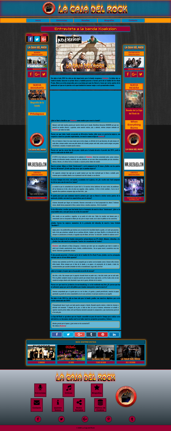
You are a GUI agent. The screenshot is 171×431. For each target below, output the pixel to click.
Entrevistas (61, 20)
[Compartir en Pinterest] (103, 334)
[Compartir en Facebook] (57, 334)
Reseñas (86, 20)
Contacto (133, 20)
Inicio (38, 20)
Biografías (109, 20)
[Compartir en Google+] (80, 334)
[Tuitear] (68, 334)
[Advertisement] (85, 104)
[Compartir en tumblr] (91, 334)
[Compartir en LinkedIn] (114, 334)
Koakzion (105, 78)
